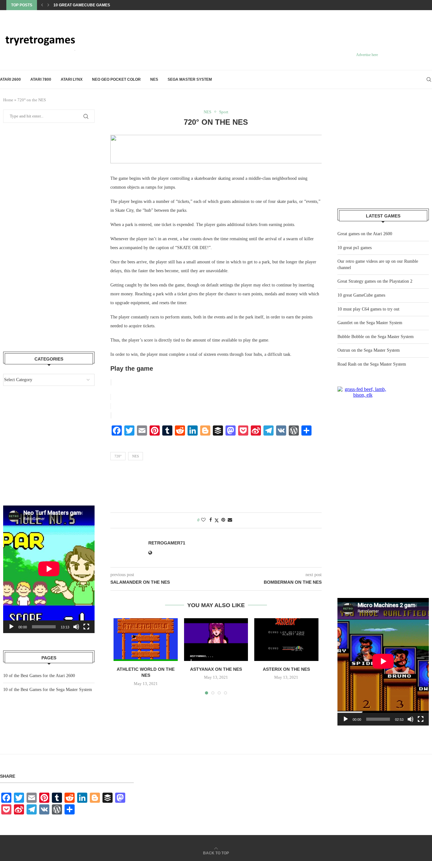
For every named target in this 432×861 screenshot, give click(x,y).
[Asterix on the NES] (286, 639)
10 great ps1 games (354, 247)
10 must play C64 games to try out (90, 7)
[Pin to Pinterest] (223, 520)
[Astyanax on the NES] (216, 639)
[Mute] (410, 719)
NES (154, 79)
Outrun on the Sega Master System (368, 350)
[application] (383, 662)
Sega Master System (190, 79)
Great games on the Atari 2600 (364, 233)
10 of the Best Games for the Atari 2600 (39, 675)
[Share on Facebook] (210, 520)
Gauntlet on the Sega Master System (369, 322)
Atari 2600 (10, 79)
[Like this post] (203, 520)
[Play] (346, 719)
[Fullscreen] (420, 719)
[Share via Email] (230, 520)
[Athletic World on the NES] (145, 639)
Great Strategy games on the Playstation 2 (374, 281)
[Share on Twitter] (216, 520)
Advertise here (367, 55)
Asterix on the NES (286, 669)
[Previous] (42, 5)
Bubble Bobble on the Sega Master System (375, 336)
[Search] (429, 79)
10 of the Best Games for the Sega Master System (47, 689)
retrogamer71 (166, 542)
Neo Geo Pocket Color (116, 79)
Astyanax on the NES (216, 669)
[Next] (48, 5)
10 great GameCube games (361, 295)
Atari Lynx (72, 79)
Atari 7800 (40, 79)
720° (117, 456)
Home (8, 99)
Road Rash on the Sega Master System (371, 364)
